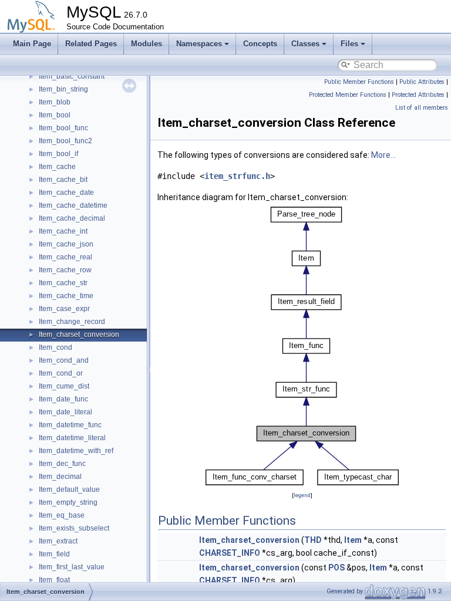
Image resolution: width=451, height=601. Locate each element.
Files (349, 43)
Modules (146, 43)
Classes (305, 43)
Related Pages (91, 43)
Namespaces (199, 43)
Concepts (260, 43)
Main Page (32, 43)
